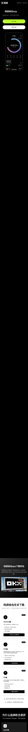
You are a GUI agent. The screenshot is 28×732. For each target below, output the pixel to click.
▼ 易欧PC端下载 (14, 691)
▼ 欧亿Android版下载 (14, 634)
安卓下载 (24, 2)
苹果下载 (19, 2)
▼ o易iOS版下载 (14, 663)
